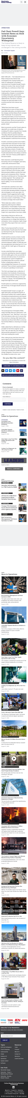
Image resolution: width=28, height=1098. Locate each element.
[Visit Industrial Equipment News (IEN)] (17, 1020)
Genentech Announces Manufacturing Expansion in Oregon (12, 798)
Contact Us (14, 1090)
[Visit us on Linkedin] (13, 1087)
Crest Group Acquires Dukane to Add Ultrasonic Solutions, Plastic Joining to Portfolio (12, 1001)
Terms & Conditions (19, 1092)
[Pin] (17, 370)
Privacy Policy (9, 1092)
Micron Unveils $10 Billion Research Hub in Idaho (13, 740)
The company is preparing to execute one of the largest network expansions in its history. (13, 661)
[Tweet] (14, 370)
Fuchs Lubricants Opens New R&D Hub (12, 712)
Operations (5, 28)
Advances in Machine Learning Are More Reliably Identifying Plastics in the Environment (8, 497)
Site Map (22, 1093)
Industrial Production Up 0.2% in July (11, 916)
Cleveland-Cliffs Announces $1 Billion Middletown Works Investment (11, 827)
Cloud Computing (6, 654)
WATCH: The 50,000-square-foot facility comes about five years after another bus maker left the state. (13, 891)
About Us (7, 1090)
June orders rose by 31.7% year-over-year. (12, 689)
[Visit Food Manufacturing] (10, 1020)
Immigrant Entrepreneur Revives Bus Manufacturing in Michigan (11, 887)
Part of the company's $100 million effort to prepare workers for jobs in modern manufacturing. (12, 630)
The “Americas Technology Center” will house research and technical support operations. (13, 715)
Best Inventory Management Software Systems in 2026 (9, 519)
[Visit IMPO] (24, 1020)
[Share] (6, 370)
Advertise (20, 1090)
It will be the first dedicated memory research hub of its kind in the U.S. (13, 743)
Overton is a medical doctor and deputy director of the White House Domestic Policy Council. (13, 975)
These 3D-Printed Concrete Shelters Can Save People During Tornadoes (13, 770)
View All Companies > (14, 468)
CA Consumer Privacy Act (11, 1093)
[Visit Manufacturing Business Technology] (17, 1022)
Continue (8, 404)
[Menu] (25, 2)
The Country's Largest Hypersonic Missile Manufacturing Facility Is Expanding (13, 857)
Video (3, 766)
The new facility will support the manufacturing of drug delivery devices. (13, 802)
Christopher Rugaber (9, 50)
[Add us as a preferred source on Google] (21, 370)
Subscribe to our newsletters (14, 366)
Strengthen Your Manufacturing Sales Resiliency (7, 423)
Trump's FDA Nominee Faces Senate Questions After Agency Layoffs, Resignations (9, 507)
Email (2, 1033)
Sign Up (5, 1040)
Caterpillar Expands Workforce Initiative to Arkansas (7, 431)
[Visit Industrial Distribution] (3, 1022)
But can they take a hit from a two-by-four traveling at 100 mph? (12, 773)
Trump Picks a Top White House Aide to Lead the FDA (12, 972)
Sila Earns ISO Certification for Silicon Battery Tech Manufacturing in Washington (13, 944)
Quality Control (6, 940)
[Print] (2, 370)
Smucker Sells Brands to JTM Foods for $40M (9, 486)
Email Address (7, 396)
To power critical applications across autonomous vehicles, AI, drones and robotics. (13, 947)
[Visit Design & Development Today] (3, 1020)
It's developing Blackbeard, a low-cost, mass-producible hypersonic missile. (13, 860)
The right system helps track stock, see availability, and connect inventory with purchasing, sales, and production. (11, 600)
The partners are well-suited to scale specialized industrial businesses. (11, 1005)
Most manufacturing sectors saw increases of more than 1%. (13, 919)
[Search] (21, 2)
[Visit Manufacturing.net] (10, 1022)
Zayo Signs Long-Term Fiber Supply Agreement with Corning (9, 440)
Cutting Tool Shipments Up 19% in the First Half (8, 449)
